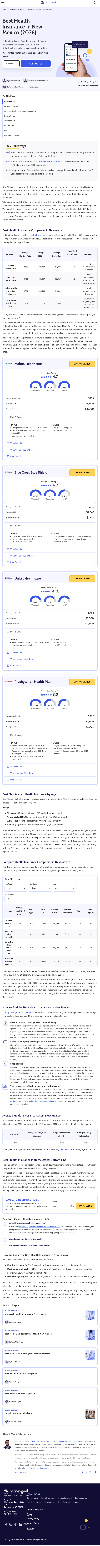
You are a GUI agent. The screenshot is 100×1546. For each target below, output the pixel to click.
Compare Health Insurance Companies (20, 111)
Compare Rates (82, 363)
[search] (94, 2)
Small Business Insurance (68, 1502)
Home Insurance (48, 1498)
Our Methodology (11, 135)
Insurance (13, 9)
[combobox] (55, 888)
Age (54, 884)
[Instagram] (90, 1472)
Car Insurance (32, 1498)
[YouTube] (25, 1524)
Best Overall (9, 101)
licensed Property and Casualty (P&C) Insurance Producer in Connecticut (56, 1441)
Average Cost (9, 120)
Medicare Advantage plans (43, 1101)
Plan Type (8, 884)
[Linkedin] (83, 1472)
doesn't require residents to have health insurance (39, 1226)
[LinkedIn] (20, 1524)
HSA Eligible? (9, 894)
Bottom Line (9, 125)
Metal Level (33, 884)
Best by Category (11, 106)
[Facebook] (6, 1524)
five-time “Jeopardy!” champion (35, 1468)
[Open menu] (2, 2)
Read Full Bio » (20, 1472)
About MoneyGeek (35, 1509)
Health (22, 9)
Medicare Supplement (19, 1101)
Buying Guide (9, 116)
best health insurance (35, 235)
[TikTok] (15, 1524)
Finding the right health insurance (18, 1012)
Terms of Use (33, 1523)
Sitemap (30, 1528)
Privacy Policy (33, 1519)
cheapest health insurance (50, 161)
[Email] (96, 1472)
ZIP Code (54, 1201)
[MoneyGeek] (48, 2)
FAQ (6, 130)
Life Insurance (81, 1498)
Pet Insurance (49, 1502)
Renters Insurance (64, 1498)
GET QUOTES (85, 1206)
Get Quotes (35, 63)
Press (29, 1514)
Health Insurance (34, 1502)
